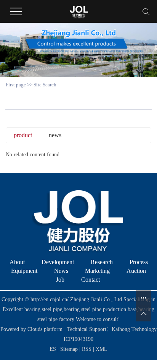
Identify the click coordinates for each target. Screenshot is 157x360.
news (55, 135)
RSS (86, 349)
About (17, 262)
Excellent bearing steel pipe (32, 309)
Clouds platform (44, 329)
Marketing (97, 271)
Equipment (24, 271)
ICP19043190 (78, 339)
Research (102, 262)
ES (53, 349)
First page (16, 85)
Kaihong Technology (134, 329)
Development (58, 262)
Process (139, 262)
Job (60, 279)
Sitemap (69, 349)
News (61, 271)
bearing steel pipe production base (100, 309)
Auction (136, 271)
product (23, 135)
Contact (90, 279)
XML (101, 349)
